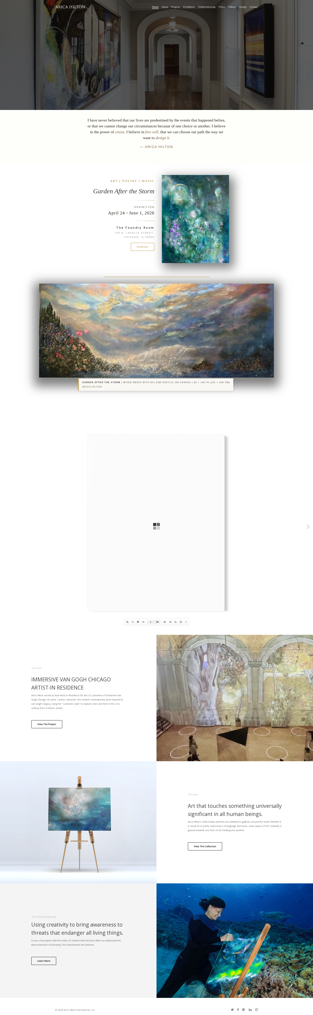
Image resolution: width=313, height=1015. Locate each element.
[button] (142, 247)
